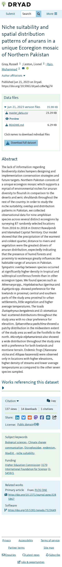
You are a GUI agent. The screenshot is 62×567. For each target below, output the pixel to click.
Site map (49, 548)
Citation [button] (10, 401)
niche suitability (25, 453)
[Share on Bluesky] (23, 417)
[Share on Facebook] (42, 417)
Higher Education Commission (22, 465)
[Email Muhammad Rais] (23, 69)
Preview (14, 118)
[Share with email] (48, 417)
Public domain (25, 424)
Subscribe (54, 555)
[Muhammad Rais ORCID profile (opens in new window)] (27, 69)
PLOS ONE (41, 490)
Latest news (32, 555)
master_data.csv (18, 113)
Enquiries (10, 555)
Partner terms (16, 548)
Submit (10, 14)
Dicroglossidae (32, 447)
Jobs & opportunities (32, 562)
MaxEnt (10, 453)
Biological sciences (16, 442)
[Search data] (38, 14)
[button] (31, 107)
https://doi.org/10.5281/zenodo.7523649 (32, 510)
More (50, 14)
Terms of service (50, 540)
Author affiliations (12, 75)
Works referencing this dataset (30, 382)
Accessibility (26, 540)
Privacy (6, 540)
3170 (44, 465)
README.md (16, 125)
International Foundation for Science (26, 469)
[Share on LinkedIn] (17, 417)
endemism (49, 447)
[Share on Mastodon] (36, 417)
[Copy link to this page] (54, 417)
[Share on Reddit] (30, 417)
